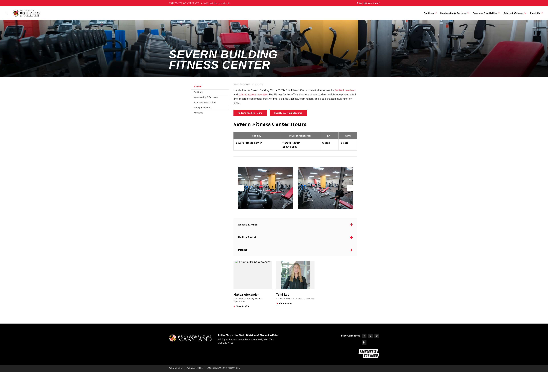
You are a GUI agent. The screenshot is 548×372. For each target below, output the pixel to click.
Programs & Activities (205, 102)
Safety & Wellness (203, 107)
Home (198, 86)
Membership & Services (206, 97)
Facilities (198, 92)
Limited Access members (252, 94)
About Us (198, 112)
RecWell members (345, 90)
